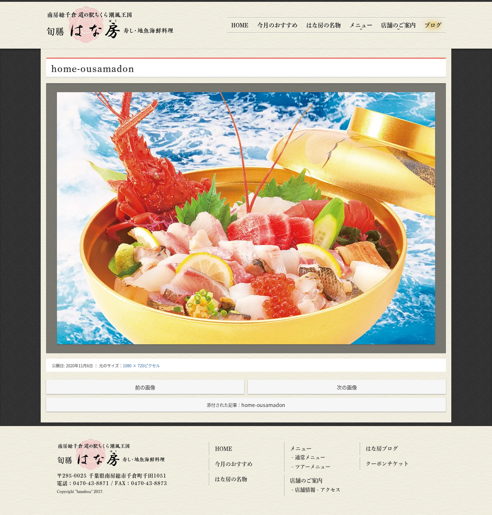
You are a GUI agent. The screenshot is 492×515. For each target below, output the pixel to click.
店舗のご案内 (398, 25)
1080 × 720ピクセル (141, 365)
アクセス (330, 489)
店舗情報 (305, 489)
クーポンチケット (387, 463)
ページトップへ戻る (478, 503)
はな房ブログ (382, 448)
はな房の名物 (323, 25)
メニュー (360, 25)
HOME (240, 25)
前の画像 (145, 387)
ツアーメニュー (312, 466)
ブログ (433, 25)
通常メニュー (310, 457)
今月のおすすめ (277, 25)
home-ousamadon (246, 404)
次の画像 (347, 387)
